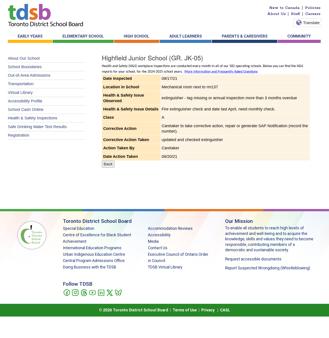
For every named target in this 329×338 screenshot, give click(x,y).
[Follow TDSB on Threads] (84, 292)
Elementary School (83, 36)
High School (136, 36)
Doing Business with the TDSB (89, 267)
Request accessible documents (253, 259)
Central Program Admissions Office (94, 260)
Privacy (208, 310)
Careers (312, 13)
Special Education (78, 228)
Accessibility (159, 235)
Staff (295, 13)
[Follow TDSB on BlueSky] (118, 292)
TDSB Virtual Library (165, 267)
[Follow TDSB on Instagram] (75, 292)
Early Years (30, 36)
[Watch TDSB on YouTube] (92, 292)
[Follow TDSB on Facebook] (66, 292)
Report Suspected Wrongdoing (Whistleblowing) (267, 268)
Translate (311, 23)
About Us (276, 13)
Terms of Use (185, 310)
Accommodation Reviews (170, 228)
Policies (312, 7)
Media (153, 241)
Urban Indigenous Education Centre (94, 254)
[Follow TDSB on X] (109, 292)
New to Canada (284, 7)
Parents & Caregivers (244, 36)
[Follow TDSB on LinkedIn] (101, 292)
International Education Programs (92, 248)
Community (299, 36)
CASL (225, 310)
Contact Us (157, 248)
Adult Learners (185, 36)
